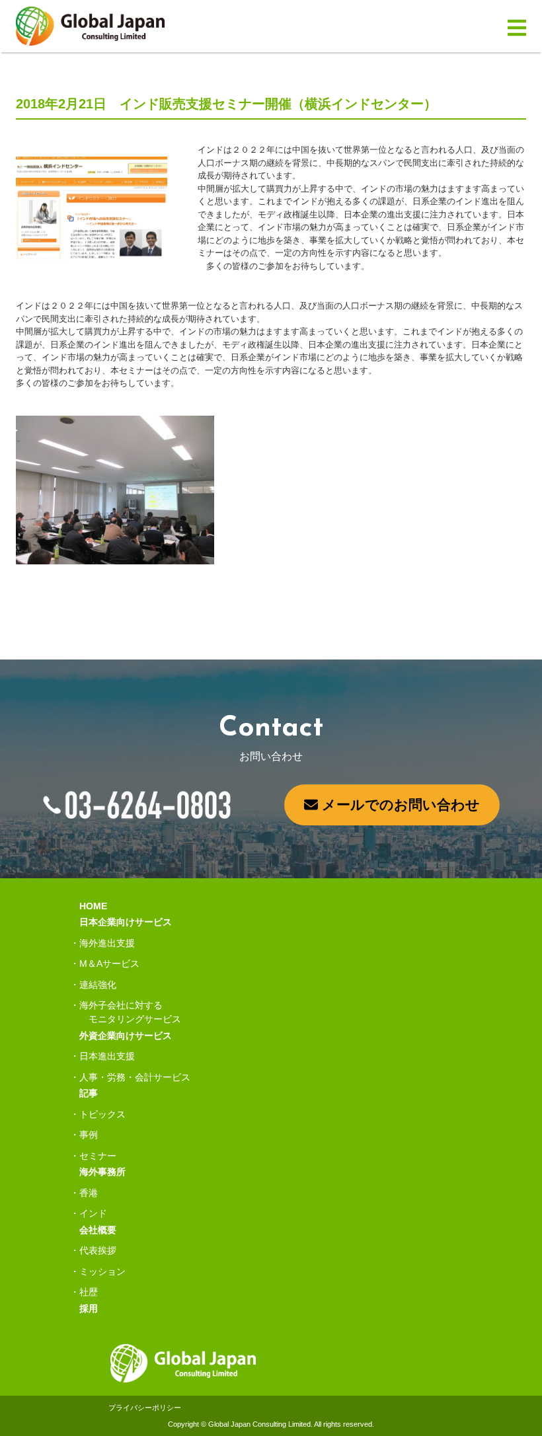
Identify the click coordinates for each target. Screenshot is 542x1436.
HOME (93, 906)
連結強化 (97, 984)
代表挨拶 (97, 1250)
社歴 (88, 1292)
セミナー (97, 1156)
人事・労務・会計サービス (134, 1077)
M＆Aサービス (109, 963)
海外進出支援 (107, 943)
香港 (88, 1193)
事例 (88, 1134)
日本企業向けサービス (125, 922)
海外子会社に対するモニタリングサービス (130, 1012)
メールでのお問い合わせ (399, 804)
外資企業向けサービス (125, 1035)
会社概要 (97, 1230)
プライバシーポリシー (144, 1408)
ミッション (102, 1271)
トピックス (102, 1114)
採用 (88, 1308)
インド (93, 1213)
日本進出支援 (107, 1056)
